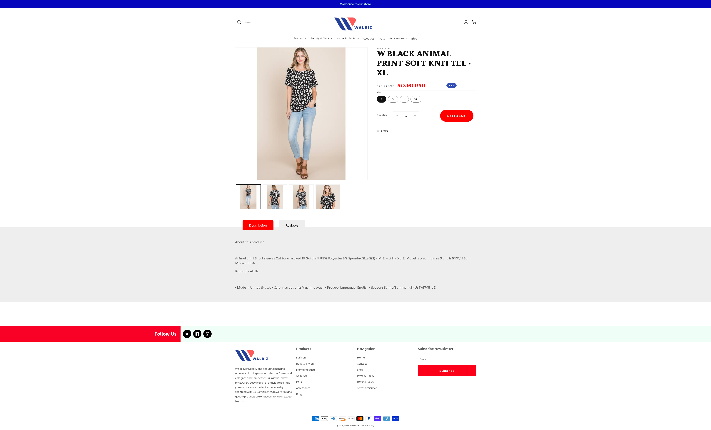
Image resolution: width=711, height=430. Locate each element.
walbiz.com (349, 425)
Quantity (382, 115)
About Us (301, 376)
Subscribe (446, 370)
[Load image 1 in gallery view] (248, 196)
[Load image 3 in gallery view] (301, 196)
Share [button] (384, 130)
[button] (299, 38)
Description (258, 225)
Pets (299, 382)
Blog (299, 394)
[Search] (239, 22)
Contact (362, 363)
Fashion (301, 357)
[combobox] (257, 22)
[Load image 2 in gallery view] (275, 196)
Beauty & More (305, 363)
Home (361, 357)
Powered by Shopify (364, 425)
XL (416, 99)
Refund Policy (365, 382)
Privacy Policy (365, 376)
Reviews (292, 225)
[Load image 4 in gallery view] (328, 196)
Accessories (303, 388)
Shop (360, 369)
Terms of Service (367, 388)
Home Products (306, 369)
